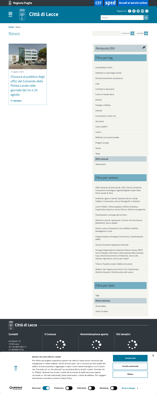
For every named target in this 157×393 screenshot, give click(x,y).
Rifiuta (130, 374)
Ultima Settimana (102, 300)
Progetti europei (102, 142)
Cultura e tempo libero (104, 94)
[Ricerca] (146, 17)
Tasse (97, 153)
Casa (97, 83)
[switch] (68, 388)
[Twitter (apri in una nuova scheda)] (134, 11)
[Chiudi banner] (153, 355)
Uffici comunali (101, 158)
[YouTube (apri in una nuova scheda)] (142, 11)
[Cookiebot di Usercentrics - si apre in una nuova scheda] (16, 388)
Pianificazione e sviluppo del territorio (111, 214)
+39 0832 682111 (19, 346)
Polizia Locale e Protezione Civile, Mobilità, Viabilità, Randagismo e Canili (116, 230)
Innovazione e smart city (105, 115)
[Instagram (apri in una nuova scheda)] (146, 11)
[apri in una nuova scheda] (110, 3)
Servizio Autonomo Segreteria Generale (111, 244)
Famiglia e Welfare (103, 105)
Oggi (97, 295)
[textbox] (122, 17)
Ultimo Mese (100, 306)
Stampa (140, 33)
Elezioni (98, 99)
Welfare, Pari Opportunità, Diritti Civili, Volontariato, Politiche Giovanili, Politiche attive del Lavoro (117, 271)
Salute (98, 148)
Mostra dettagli (128, 388)
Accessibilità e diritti (103, 67)
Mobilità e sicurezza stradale (107, 137)
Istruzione (99, 121)
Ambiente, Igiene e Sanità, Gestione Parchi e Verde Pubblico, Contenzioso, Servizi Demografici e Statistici (117, 200)
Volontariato (100, 164)
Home (11, 27)
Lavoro (98, 131)
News (18, 27)
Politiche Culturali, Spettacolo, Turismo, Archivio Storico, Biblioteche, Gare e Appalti (119, 222)
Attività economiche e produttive (109, 78)
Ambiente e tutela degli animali (108, 72)
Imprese (98, 110)
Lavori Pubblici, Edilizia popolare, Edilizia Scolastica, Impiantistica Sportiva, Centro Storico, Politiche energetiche (120, 208)
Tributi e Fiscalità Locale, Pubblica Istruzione (113, 263)
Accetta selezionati (130, 366)
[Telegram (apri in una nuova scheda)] (138, 11)
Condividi (126, 33)
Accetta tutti (130, 358)
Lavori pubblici (101, 126)
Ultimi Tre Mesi (101, 311)
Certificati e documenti (104, 89)
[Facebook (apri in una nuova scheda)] (129, 11)
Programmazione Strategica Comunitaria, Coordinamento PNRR (119, 238)
